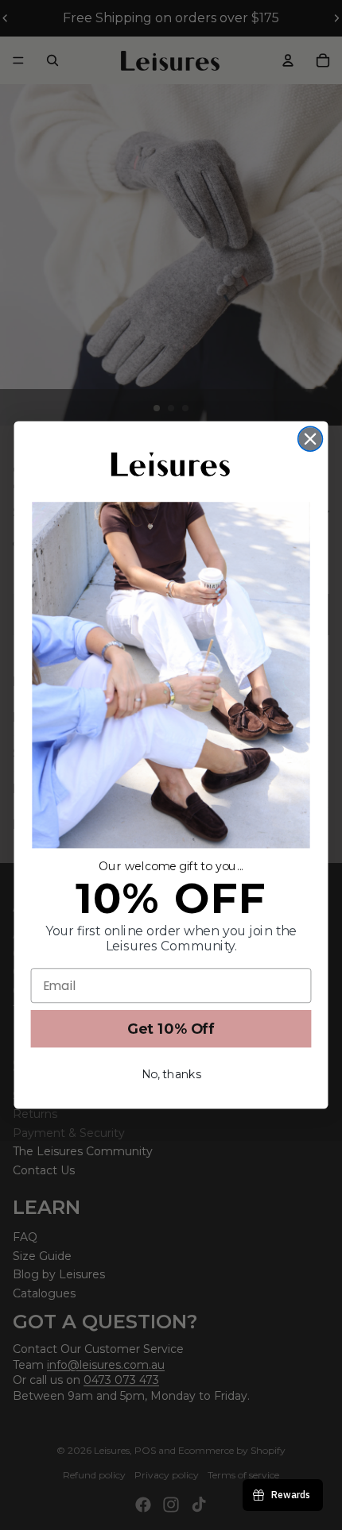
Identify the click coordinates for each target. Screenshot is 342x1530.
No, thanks (171, 1074)
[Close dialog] (310, 438)
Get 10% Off (171, 1028)
